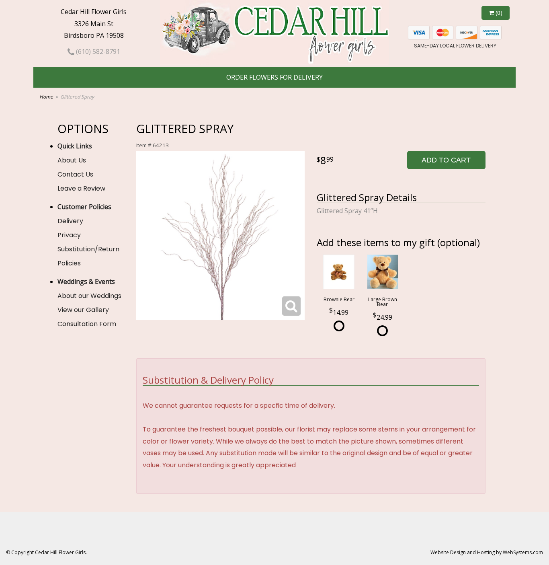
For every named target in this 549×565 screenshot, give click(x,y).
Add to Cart (446, 160)
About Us (71, 160)
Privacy (69, 235)
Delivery (70, 221)
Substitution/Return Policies (88, 256)
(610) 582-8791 (97, 51)
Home (46, 96)
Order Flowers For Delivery (274, 77)
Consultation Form (86, 324)
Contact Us (75, 174)
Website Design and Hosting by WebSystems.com (486, 552)
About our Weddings (89, 295)
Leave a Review (81, 188)
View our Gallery (83, 309)
